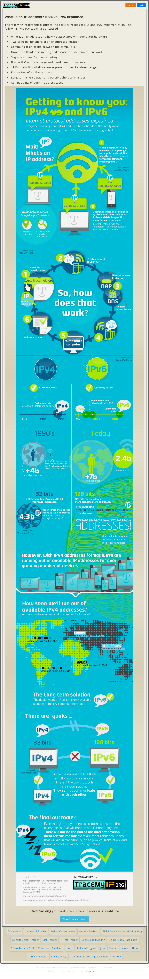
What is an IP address (50, 948)
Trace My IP (14, 931)
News (124, 948)
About (135, 948)
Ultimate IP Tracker (36, 931)
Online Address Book (22, 948)
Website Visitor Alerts (63, 931)
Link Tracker (50, 939)
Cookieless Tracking (93, 939)
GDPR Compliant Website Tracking (122, 931)
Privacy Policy (58, 956)
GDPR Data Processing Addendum (89, 956)
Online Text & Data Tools (123, 939)
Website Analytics (89, 931)
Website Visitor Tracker (25, 939)
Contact (113, 948)
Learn (69, 948)
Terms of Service (37, 956)
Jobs (102, 948)
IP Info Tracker (69, 939)
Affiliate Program (86, 948)
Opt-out (116, 956)
